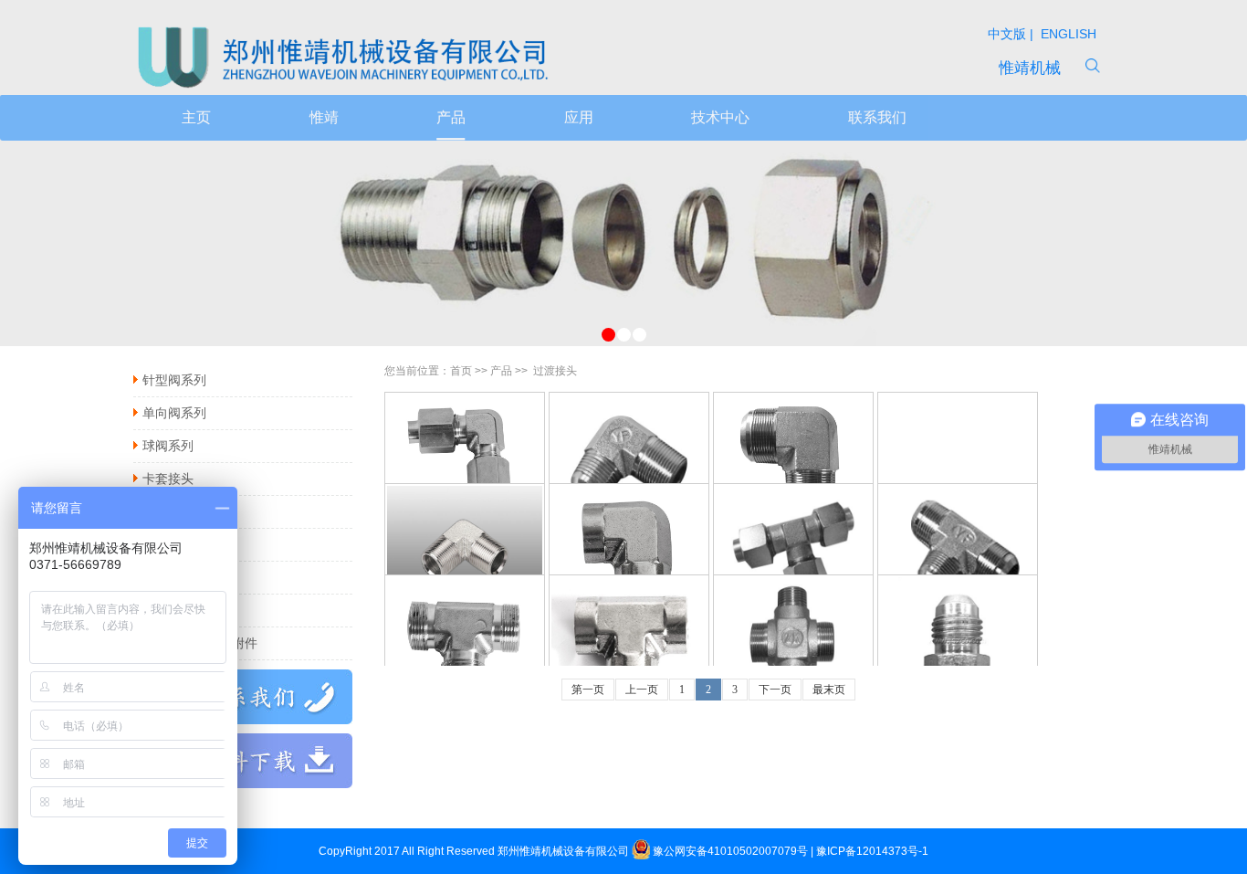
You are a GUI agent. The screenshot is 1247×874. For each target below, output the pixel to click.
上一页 (641, 689)
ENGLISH (1066, 33)
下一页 (775, 689)
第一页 (587, 689)
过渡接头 (168, 511)
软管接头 (168, 544)
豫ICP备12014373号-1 (872, 851)
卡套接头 (168, 478)
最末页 (828, 689)
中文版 (1009, 33)
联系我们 (877, 117)
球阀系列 (168, 445)
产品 (451, 117)
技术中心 (720, 117)
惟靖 (324, 117)
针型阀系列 (174, 380)
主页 (196, 117)
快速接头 (168, 577)
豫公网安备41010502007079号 (730, 851)
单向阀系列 (174, 412)
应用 (578, 117)
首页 (461, 370)
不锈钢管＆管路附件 (199, 643)
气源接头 (168, 610)
